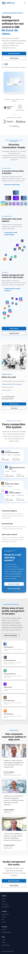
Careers (4, 922)
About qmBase (5, 914)
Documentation (5, 906)
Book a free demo (14, 53)
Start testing (14, 58)
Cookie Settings (5, 945)
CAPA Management (6, 932)
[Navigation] (24, 2)
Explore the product (14, 588)
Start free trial (14, 333)
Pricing (3, 901)
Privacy (3, 942)
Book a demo (14, 328)
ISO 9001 (4, 929)
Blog (3, 919)
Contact (4, 916)
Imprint (3, 939)
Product (4, 898)
